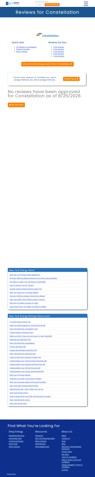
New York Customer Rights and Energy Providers (28, 382)
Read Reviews (40, 444)
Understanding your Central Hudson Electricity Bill (28, 361)
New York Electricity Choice (20, 400)
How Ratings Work (42, 446)
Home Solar (13, 444)
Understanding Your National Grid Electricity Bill (27, 364)
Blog (63, 444)
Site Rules (65, 454)
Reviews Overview (23, 49)
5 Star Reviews (58, 47)
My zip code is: (42, 2)
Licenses (65, 470)
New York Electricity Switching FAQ (23, 354)
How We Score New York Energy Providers (26, 379)
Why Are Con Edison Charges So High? (24, 303)
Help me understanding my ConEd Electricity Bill (27, 325)
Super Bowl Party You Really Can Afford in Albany (28, 307)
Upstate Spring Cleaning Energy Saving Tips (26, 289)
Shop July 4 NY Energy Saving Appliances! (25, 275)
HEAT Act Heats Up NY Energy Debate (24, 292)
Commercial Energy (16, 441)
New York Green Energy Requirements (24, 386)
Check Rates (51, 5)
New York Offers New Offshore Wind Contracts (27, 299)
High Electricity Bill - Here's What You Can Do (26, 389)
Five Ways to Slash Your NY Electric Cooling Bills (28, 282)
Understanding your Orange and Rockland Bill (27, 371)
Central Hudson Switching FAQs (21, 332)
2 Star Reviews (58, 54)
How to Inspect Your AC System (22, 285)
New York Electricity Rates (45, 438)
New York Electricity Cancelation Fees (24, 329)
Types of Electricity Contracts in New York (25, 357)
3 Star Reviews (58, 51)
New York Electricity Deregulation (22, 343)
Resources (39, 435)
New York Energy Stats (18, 403)
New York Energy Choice (19, 393)
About (64, 435)
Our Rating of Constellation (26, 47)
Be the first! (17, 105)
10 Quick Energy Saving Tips (20, 322)
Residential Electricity (16, 435)
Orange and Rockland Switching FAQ (23, 350)
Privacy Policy (67, 451)
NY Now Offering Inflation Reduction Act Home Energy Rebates (33, 278)
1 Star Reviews (58, 56)
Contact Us (66, 438)
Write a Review (21, 51)
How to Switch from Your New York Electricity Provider (30, 396)
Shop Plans (70, 79)
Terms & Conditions (69, 457)
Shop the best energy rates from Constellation (47, 64)
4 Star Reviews (58, 49)
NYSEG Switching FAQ (18, 347)
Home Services (14, 446)
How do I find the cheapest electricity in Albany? (27, 296)
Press (64, 441)
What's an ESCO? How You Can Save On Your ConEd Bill (31, 336)
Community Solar (15, 438)
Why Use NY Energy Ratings (20, 375)
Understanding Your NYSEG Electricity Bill (25, 368)
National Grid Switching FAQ (20, 339)
